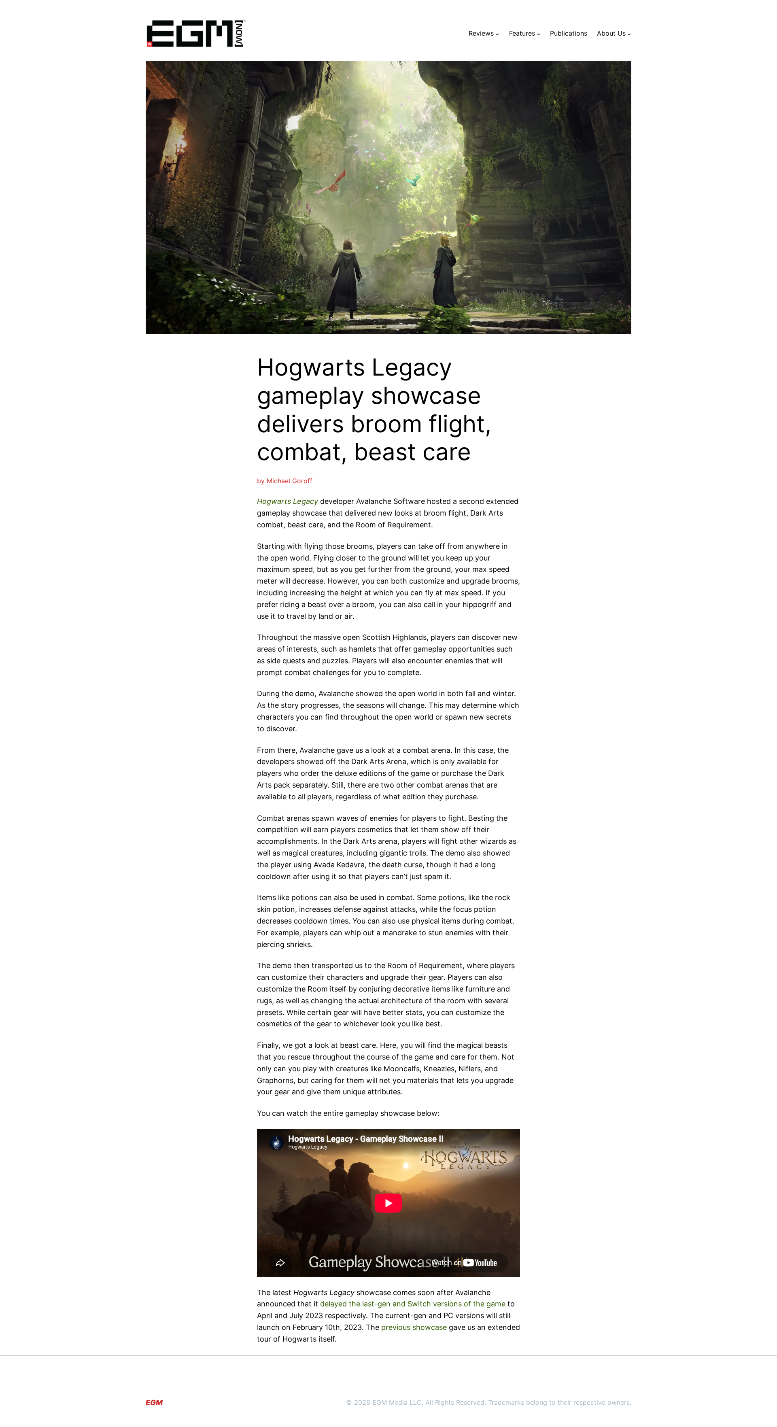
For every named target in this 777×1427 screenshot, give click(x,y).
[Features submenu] (539, 34)
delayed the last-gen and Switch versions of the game (412, 1304)
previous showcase (414, 1327)
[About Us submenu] (629, 34)
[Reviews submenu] (497, 34)
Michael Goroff (289, 481)
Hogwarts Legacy (287, 501)
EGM (154, 1402)
